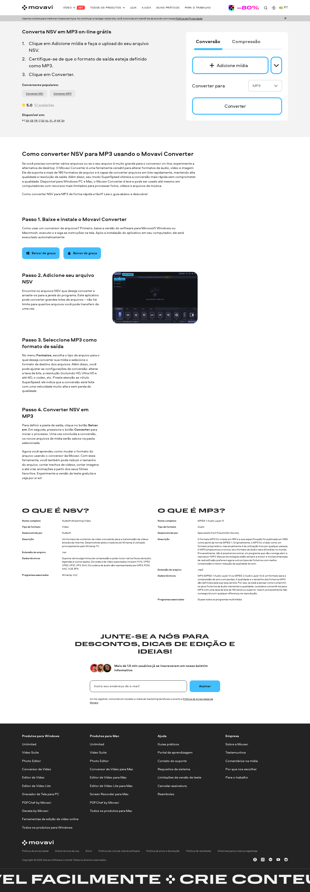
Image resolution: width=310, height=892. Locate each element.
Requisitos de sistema (174, 769)
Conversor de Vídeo (36, 769)
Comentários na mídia (241, 761)
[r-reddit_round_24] (286, 860)
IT (39, 120)
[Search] (266, 8)
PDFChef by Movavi (36, 803)
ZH (62, 120)
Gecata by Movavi (35, 811)
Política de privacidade (35, 851)
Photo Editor (31, 761)
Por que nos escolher (241, 769)
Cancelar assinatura (172, 786)
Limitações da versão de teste (179, 778)
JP (55, 120)
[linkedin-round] (270, 860)
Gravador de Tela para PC (40, 794)
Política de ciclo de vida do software (119, 851)
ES (42, 120)
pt (286, 7)
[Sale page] (244, 8)
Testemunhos (235, 753)
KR (58, 120)
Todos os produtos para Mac (111, 811)
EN (27, 120)
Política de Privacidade (189, 18)
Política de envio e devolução (163, 851)
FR (36, 120)
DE (31, 120)
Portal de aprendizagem (175, 753)
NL (47, 120)
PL (51, 120)
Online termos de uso (67, 851)
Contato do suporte (172, 761)
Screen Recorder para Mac (109, 794)
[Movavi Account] (273, 8)
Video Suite (30, 753)
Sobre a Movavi (236, 744)
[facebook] (255, 860)
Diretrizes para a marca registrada (237, 851)
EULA (89, 851)
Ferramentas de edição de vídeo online (50, 819)
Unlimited (29, 744)
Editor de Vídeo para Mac (108, 778)
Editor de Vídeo (33, 778)
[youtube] (278, 860)
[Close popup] (285, 18)
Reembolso (166, 794)
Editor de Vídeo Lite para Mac (111, 786)
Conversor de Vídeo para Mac (111, 769)
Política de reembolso (198, 851)
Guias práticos (168, 744)
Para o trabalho (236, 778)
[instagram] (263, 860)
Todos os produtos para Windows (47, 827)
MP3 (257, 85)
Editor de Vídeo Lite (36, 786)
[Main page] (37, 7)
